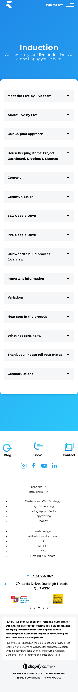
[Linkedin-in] (55, 465)
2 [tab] (34, 608)
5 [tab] (47, 608)
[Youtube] (44, 465)
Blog (7, 455)
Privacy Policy (52, 678)
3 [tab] (39, 608)
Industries (36, 492)
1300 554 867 (54, 5)
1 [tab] (30, 608)
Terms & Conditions (28, 678)
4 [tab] (43, 608)
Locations (35, 487)
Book (37, 455)
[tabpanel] (20, 599)
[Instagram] (23, 465)
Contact (69, 455)
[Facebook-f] (34, 465)
